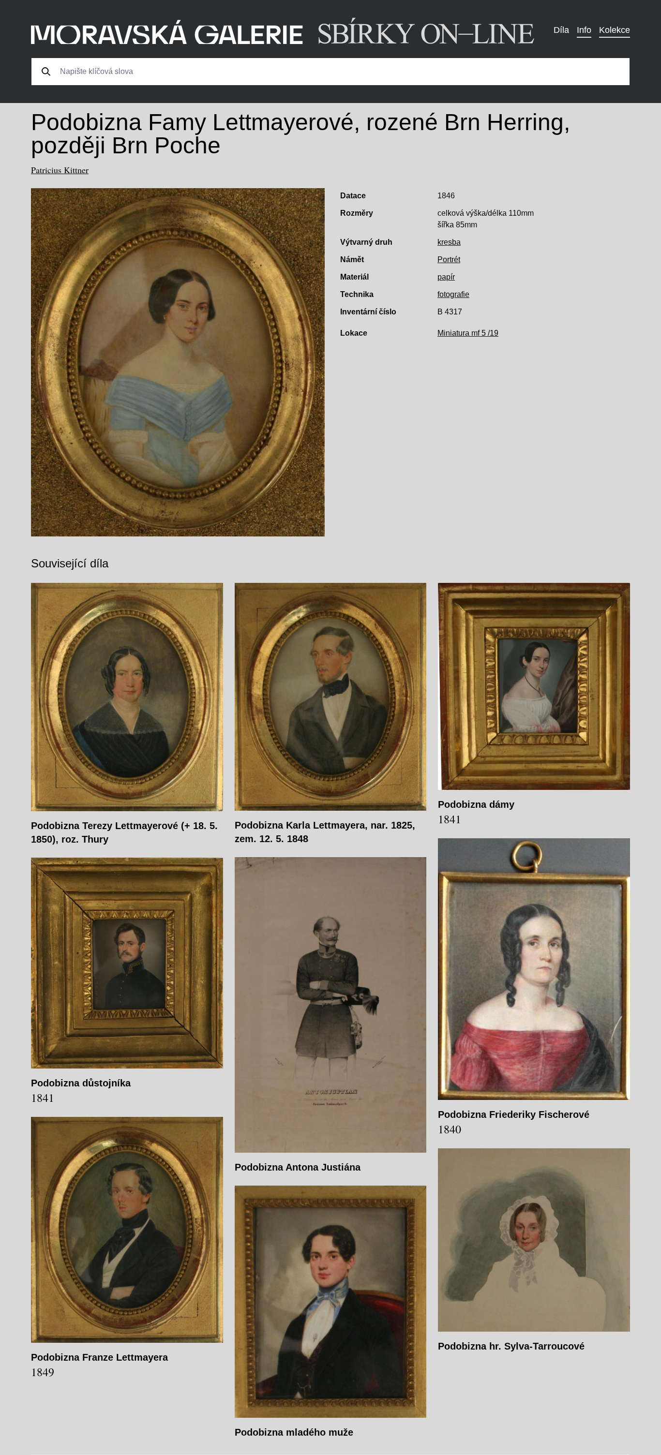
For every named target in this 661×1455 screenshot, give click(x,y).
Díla (561, 30)
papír (446, 277)
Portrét (448, 259)
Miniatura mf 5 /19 (467, 333)
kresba (449, 242)
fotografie (453, 294)
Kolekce (614, 30)
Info (584, 30)
